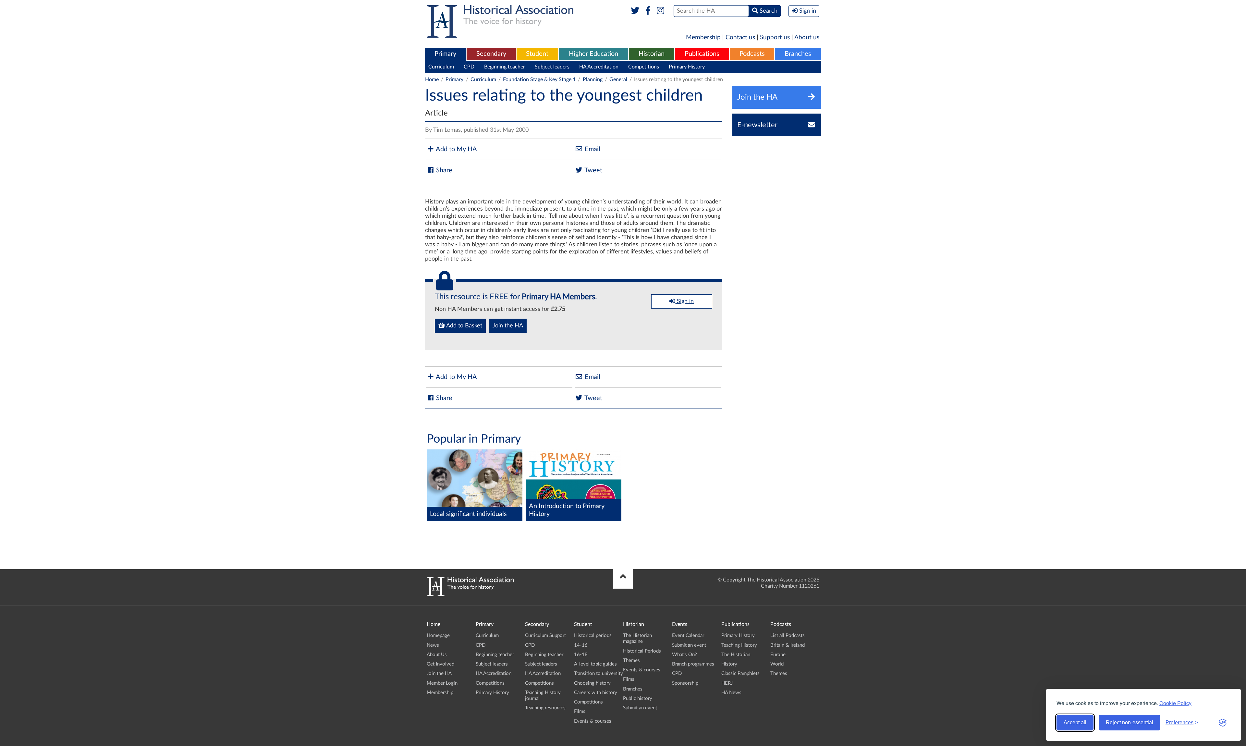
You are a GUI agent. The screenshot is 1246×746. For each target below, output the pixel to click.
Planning (593, 79)
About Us (437, 654)
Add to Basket (463, 326)
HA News (731, 692)
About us (806, 37)
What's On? (684, 654)
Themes (631, 660)
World (777, 664)
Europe (778, 654)
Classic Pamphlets (740, 673)
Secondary (491, 54)
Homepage (438, 635)
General (618, 79)
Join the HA (508, 326)
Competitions (643, 66)
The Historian (735, 654)
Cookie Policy (1175, 703)
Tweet (592, 170)
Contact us (740, 37)
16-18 (581, 654)
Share (443, 170)
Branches (798, 54)
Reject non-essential (1129, 722)
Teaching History (739, 645)
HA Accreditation (598, 66)
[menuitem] (445, 54)
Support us (775, 37)
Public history (637, 698)
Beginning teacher (504, 66)
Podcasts (752, 54)
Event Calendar (688, 635)
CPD (469, 66)
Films (579, 711)
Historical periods (593, 635)
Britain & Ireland (787, 645)
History (729, 664)
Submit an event (640, 707)
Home (432, 79)
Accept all (1075, 722)
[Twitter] (635, 11)
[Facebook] (647, 11)
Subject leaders (552, 66)
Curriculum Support (545, 635)
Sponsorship (685, 683)
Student (537, 54)
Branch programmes (693, 664)
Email (591, 149)
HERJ (727, 683)
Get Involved (440, 664)
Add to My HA (455, 149)
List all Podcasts (787, 635)
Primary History (687, 66)
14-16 (581, 645)
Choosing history (592, 683)
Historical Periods (642, 651)
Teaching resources (545, 707)
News (433, 645)
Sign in (684, 301)
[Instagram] (660, 11)
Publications (702, 54)
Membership (703, 37)
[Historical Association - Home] (470, 594)
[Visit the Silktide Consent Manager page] (1222, 722)
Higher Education (593, 54)
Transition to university (598, 673)
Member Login (442, 683)
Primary (445, 54)
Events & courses (592, 721)
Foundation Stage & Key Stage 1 (539, 79)
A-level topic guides (595, 664)
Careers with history (595, 692)
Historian (652, 54)
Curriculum (441, 66)
